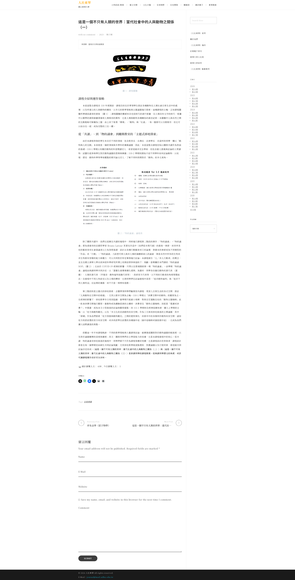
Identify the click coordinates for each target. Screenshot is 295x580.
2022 (192, 138)
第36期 (195, 141)
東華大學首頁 (196, 63)
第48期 (195, 98)
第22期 (195, 189)
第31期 (195, 158)
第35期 (195, 144)
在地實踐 (88, 401)
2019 (192, 181)
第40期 (195, 127)
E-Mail (82, 471)
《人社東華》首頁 (198, 33)
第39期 (195, 129)
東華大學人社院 (197, 57)
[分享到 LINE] (85, 381)
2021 (192, 152)
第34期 (195, 146)
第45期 (195, 106)
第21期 (195, 192)
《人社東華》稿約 (198, 45)
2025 (192, 95)
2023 (101, 34)
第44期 (195, 112)
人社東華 (84, 2)
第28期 (195, 170)
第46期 (195, 103)
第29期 (195, 163)
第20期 (195, 198)
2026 (192, 86)
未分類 (193, 209)
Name (81, 456)
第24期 (195, 184)
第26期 (195, 175)
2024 (192, 109)
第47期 (195, 101)
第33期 (195, 149)
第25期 (195, 177)
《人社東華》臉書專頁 (200, 69)
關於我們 (194, 39)
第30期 (195, 161)
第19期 (195, 201)
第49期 (195, 92)
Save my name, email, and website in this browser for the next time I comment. (126, 499)
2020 (192, 166)
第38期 (195, 132)
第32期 (195, 155)
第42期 (195, 118)
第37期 (109, 34)
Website (82, 486)
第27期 (195, 172)
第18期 (195, 203)
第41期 (195, 120)
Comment (83, 507)
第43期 (195, 115)
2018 (192, 195)
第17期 (195, 206)
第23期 (195, 187)
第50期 (195, 89)
